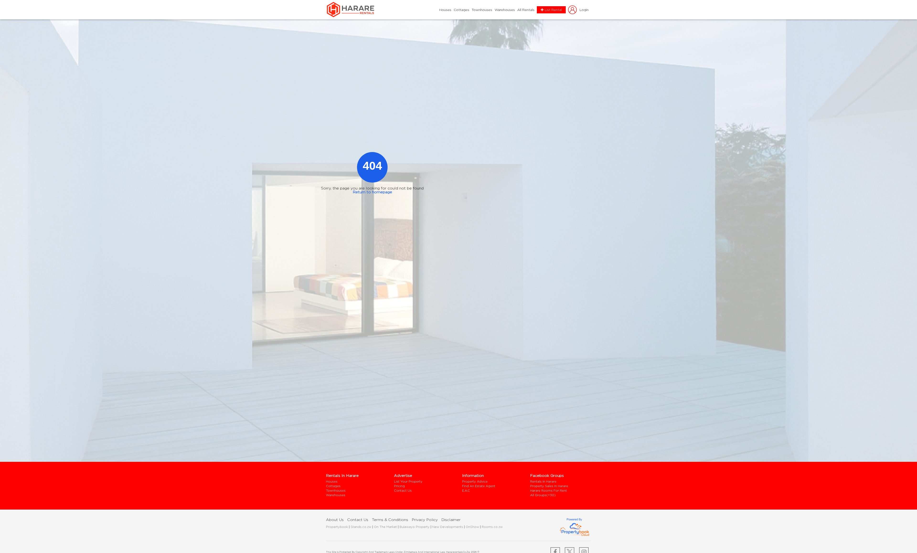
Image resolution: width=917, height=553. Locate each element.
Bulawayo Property (415, 526)
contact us (357, 520)
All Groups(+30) (543, 495)
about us (335, 520)
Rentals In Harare (543, 481)
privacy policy (425, 520)
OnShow (472, 526)
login (584, 9)
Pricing (399, 486)
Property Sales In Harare (549, 486)
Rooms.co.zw (492, 526)
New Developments (447, 526)
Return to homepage (372, 192)
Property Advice (475, 481)
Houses (445, 9)
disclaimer (451, 520)
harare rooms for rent (548, 490)
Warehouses (505, 9)
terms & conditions (390, 520)
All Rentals (525, 9)
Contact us (403, 490)
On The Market (385, 526)
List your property (408, 481)
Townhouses (482, 9)
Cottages (461, 9)
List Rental (553, 9)
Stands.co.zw (361, 526)
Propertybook (337, 526)
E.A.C (466, 490)
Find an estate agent (478, 486)
